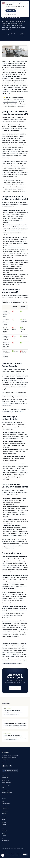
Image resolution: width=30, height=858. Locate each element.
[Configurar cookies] (2, 855)
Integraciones (5, 806)
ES (24, 854)
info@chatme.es (5, 759)
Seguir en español (11, 14)
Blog (3, 801)
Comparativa (5, 811)
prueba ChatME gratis (12, 656)
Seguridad (4, 813)
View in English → (11, 10)
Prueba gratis (14, 688)
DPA (3, 838)
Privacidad (4, 830)
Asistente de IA (5, 777)
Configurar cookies (6, 850)
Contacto (4, 824)
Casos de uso (5, 808)
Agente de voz (5, 780)
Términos (4, 833)
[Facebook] (10, 766)
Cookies (4, 835)
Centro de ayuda (6, 803)
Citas (3, 787)
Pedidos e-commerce (7, 792)
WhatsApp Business (6, 782)
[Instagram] (6, 766)
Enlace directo (5, 790)
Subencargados (5, 840)
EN (26, 854)
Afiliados (4, 822)
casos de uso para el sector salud (13, 411)
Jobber (3, 795)
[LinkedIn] (3, 766)
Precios (3, 819)
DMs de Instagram (6, 785)
